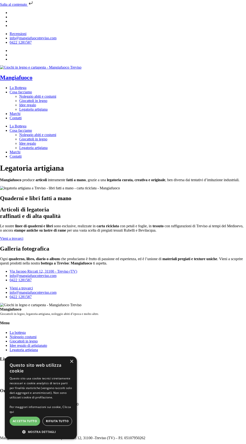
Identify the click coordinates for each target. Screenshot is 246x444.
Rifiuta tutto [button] (57, 421)
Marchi (15, 114)
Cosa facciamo (21, 92)
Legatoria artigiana (33, 109)
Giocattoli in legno (33, 101)
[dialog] (41, 397)
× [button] (71, 361)
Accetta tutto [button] (25, 421)
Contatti (16, 118)
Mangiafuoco (16, 77)
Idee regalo (27, 105)
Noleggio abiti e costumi (37, 96)
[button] (41, 431)
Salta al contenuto (14, 4)
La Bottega (18, 88)
